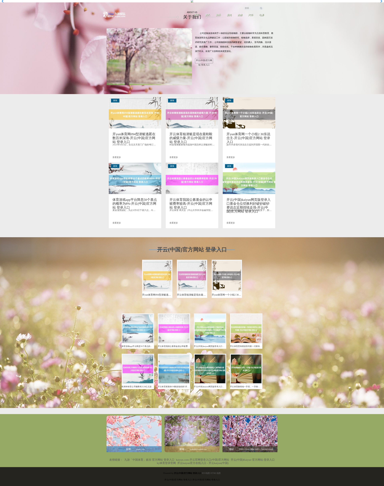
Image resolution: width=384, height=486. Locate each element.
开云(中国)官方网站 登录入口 (204, 61)
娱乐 (218, 15)
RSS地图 (206, 473)
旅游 (240, 15)
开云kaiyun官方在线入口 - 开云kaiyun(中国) (203, 463)
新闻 (229, 15)
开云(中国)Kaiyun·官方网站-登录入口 (253, 459)
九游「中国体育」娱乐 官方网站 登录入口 (149, 459)
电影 (261, 15)
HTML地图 (215, 473)
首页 (196, 15)
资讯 (207, 15)
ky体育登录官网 (166, 463)
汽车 (250, 15)
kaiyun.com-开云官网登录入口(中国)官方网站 (202, 459)
